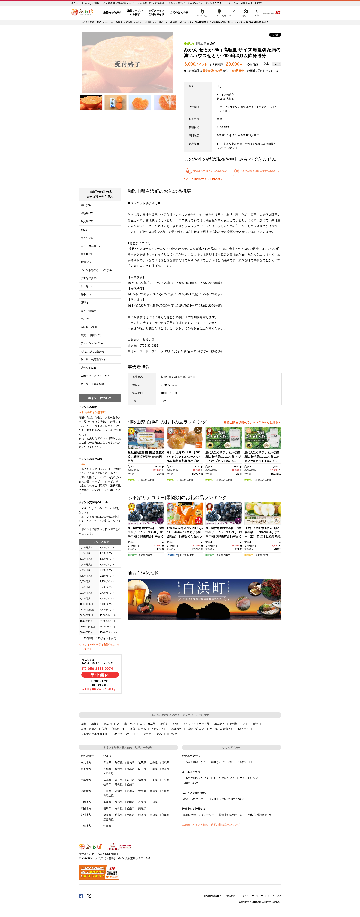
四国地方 (86, 808)
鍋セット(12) (88, 367)
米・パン (129, 723)
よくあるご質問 (219, 12)
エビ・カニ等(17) (91, 245)
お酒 (175, 723)
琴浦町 (266, 555)
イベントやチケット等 (196, 723)
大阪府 (142, 790)
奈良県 (165, 790)
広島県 (142, 801)
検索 (256, 12)
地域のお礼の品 (196, 728)
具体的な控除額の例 (259, 814)
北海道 (183, 555)
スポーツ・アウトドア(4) (95, 375)
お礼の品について (224, 777)
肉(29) (84, 229)
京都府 (130, 790)
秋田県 (142, 762)
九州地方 (86, 814)
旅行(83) (86, 205)
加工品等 (219, 723)
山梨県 (154, 779)
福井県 (142, 779)
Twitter (89, 896)
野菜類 (164, 723)
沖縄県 (107, 825)
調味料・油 (118, 728)
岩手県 (119, 762)
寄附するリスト (246, 12)
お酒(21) (86, 261)
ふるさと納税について (196, 777)
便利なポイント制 (221, 762)
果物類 (129, 22)
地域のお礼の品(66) (92, 351)
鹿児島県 (108, 819)
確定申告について (193, 799)
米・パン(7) (87, 237)
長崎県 (130, 814)
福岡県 (107, 814)
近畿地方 (189, 43)
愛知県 (130, 784)
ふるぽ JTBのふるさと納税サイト (82, 12)
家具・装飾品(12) (91, 310)
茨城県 (107, 768)
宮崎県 (165, 814)
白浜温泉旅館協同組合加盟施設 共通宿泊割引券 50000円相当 (146, 456)
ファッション (158, 728)
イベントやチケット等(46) (96, 270)
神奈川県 (108, 773)
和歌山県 (201, 43)
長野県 (141, 555)
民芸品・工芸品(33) (92, 383)
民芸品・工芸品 (152, 733)
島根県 (119, 801)
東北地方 (86, 762)
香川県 (119, 808)
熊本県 (142, 814)
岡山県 (130, 801)
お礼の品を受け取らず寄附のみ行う (259, 171)
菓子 (245, 723)
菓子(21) (86, 294)
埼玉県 (142, 768)
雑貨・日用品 (138, 728)
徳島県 (107, 808)
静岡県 (119, 784)
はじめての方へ (202, 12)
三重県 (107, 790)
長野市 (149, 555)
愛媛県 (130, 808)
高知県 (142, 808)
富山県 (119, 779)
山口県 (154, 801)
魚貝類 (108, 723)
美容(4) (85, 318)
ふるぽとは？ (245, 762)
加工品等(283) (89, 278)
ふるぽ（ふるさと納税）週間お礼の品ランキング (211, 824)
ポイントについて (250, 777)
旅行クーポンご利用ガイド (156, 12)
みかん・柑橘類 (143, 22)
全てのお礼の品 (179, 12)
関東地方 (86, 768)
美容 (104, 728)
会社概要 (231, 895)
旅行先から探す (112, 12)
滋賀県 (119, 790)
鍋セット (243, 728)
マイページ (233, 12)
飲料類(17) (87, 286)
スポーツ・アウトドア (125, 733)
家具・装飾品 (89, 728)
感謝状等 (176, 728)
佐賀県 (119, 814)
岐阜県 (107, 784)
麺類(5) (85, 302)
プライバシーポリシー (251, 895)
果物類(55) (87, 213)
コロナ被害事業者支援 (94, 733)
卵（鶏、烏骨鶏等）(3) (94, 359)
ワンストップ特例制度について (226, 799)
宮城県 (130, 762)
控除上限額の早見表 (231, 814)
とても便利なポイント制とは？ (204, 178)
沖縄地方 (86, 825)
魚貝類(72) (87, 221)
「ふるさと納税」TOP (90, 22)
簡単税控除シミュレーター (198, 814)
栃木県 (119, 768)
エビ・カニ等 (147, 723)
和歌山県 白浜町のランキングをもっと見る (251, 422)
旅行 (83, 723)
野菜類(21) (87, 253)
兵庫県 (154, 790)
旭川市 (190, 555)
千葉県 (154, 768)
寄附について (190, 783)
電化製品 (172, 733)
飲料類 (234, 723)
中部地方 (132, 555)
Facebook (81, 896)
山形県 (154, 762)
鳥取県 (258, 555)
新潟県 (107, 779)
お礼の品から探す (113, 22)
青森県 (107, 762)
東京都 (165, 768)
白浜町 (211, 43)
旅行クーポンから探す (135, 12)
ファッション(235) (92, 343)
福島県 (165, 762)
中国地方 (249, 555)
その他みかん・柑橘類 (165, 22)
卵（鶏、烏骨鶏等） (221, 728)
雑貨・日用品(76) (91, 335)
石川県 (130, 779)
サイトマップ (274, 895)
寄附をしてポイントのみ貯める (210, 171)
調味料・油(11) (89, 326)
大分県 (154, 814)
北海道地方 (172, 555)
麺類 (255, 723)
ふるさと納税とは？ (194, 762)
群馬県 (130, 768)
